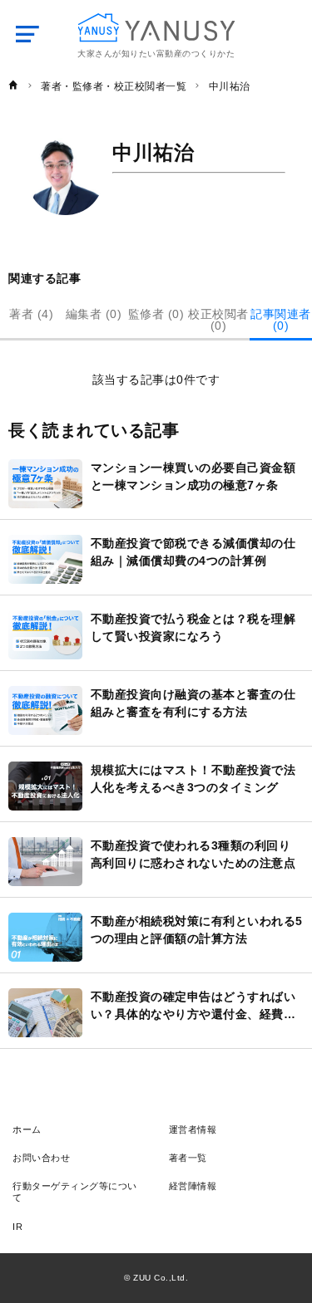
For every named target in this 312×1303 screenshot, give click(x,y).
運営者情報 (193, 1129)
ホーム (27, 1129)
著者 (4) (31, 314)
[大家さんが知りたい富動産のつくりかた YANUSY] (156, 28)
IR (17, 1227)
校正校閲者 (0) (218, 319)
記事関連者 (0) (280, 319)
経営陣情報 (193, 1186)
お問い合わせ (41, 1158)
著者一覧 (188, 1158)
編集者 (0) (94, 314)
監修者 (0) (156, 314)
